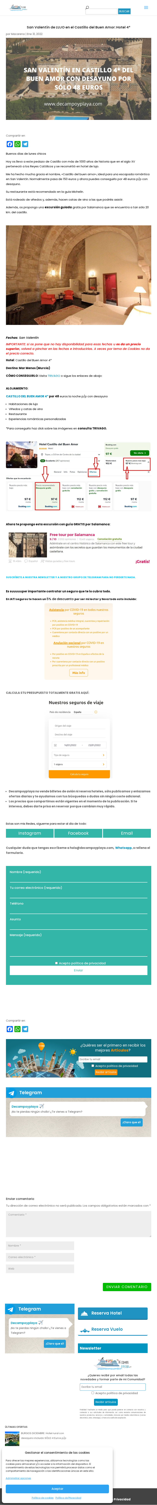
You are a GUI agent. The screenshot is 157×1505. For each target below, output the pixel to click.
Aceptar (57, 1489)
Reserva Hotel (106, 1313)
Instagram (29, 833)
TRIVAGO (54, 376)
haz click (38, 428)
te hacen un (38, 599)
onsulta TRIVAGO (92, 428)
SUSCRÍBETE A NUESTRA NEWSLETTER (30, 577)
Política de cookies (43, 1497)
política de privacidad (88, 963)
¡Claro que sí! (132, 1122)
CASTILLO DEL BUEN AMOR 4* (27, 396)
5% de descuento (60, 599)
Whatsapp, (124, 848)
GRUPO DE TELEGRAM (87, 577)
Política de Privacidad (68, 1497)
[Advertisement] (78, 1167)
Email (127, 833)
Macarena (18, 34)
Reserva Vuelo (107, 1329)
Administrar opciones (18, 1478)
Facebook (78, 833)
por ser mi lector (86, 599)
